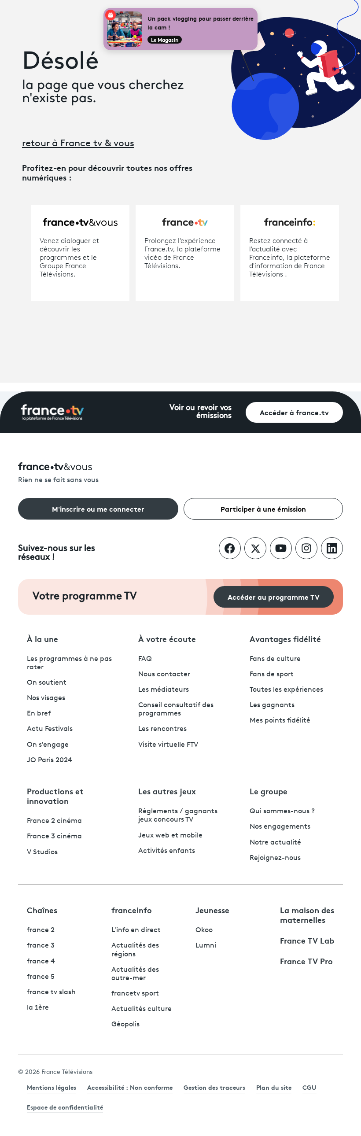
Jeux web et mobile (170, 835)
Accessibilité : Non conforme (130, 1087)
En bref (39, 713)
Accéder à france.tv (294, 412)
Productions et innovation (55, 795)
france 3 (41, 945)
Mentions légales (51, 1087)
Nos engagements (280, 826)
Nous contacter (164, 674)
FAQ (145, 659)
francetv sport (135, 993)
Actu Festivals (50, 729)
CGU (309, 1087)
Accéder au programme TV (274, 596)
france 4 (41, 961)
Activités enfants (166, 851)
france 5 (41, 977)
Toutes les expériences (286, 689)
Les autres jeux (167, 791)
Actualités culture (141, 1009)
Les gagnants (272, 705)
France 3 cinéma (54, 836)
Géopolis (125, 1024)
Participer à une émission (263, 508)
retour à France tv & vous (78, 144)
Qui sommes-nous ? (282, 811)
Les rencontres (162, 729)
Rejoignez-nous (275, 858)
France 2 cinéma (54, 821)
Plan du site (273, 1087)
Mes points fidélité (280, 720)
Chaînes (42, 909)
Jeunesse (212, 909)
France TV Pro (306, 960)
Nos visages (46, 698)
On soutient (46, 682)
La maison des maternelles (307, 914)
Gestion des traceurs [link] (214, 1087)
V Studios (42, 852)
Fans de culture (275, 659)
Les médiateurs (163, 689)
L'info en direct (136, 930)
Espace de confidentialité (65, 1107)
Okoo (204, 930)
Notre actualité (275, 842)
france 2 (41, 930)
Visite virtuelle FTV (168, 745)
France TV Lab (307, 940)
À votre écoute (167, 638)
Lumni (205, 945)
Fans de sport (272, 674)
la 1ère (38, 1007)
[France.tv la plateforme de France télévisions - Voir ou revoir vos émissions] (52, 413)
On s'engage (48, 745)
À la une (42, 638)
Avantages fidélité (285, 638)
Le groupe (268, 791)
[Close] (255, 9)
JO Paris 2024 (49, 760)
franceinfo (131, 909)
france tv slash (51, 992)
